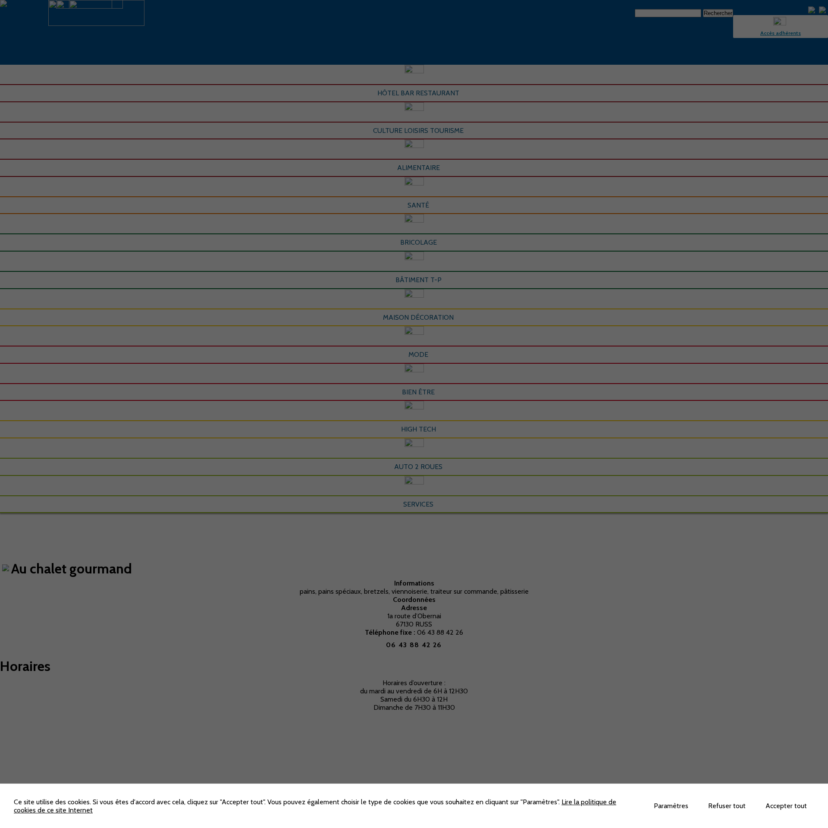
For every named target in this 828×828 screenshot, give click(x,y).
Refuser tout (727, 806)
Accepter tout (786, 806)
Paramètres (671, 806)
